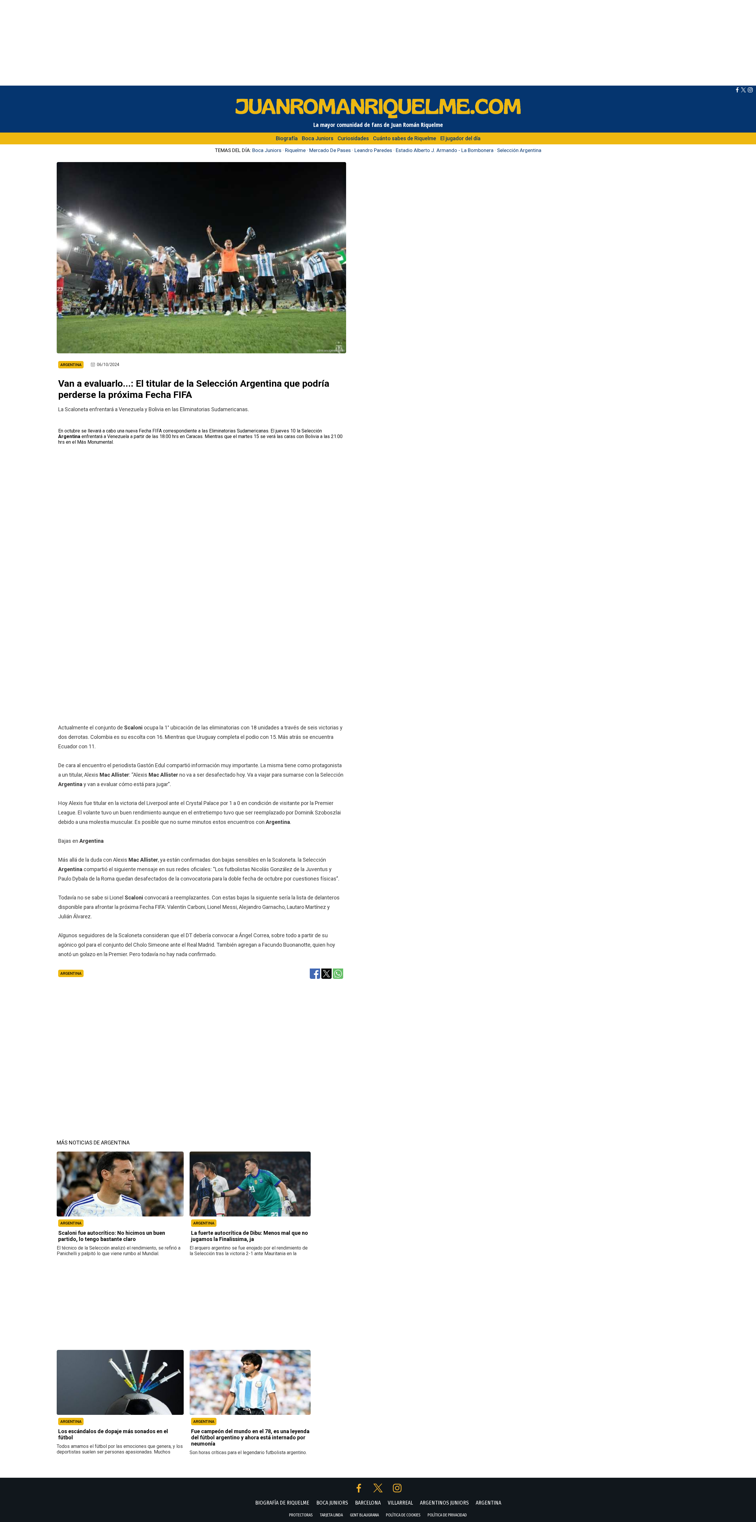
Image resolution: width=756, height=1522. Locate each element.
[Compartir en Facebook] (315, 973)
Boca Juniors (317, 138)
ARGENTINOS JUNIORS (444, 1503)
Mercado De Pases (330, 150)
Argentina (71, 973)
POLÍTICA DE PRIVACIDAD (447, 1515)
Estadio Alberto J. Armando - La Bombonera (444, 150)
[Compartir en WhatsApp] (338, 973)
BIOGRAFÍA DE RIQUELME (282, 1503)
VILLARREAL (400, 1503)
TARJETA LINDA (331, 1515)
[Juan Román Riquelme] (378, 117)
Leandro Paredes (373, 150)
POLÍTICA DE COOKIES (403, 1515)
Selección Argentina (519, 150)
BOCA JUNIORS (332, 1503)
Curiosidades (353, 138)
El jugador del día (460, 138)
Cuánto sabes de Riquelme (404, 138)
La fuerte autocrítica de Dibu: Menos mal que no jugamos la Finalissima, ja (249, 1236)
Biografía (287, 138)
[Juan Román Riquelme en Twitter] (743, 90)
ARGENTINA (71, 1223)
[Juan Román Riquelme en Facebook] (737, 90)
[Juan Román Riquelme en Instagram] (750, 90)
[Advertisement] (378, 41)
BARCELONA (368, 1503)
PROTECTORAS (301, 1515)
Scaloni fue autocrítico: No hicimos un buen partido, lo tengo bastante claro (111, 1236)
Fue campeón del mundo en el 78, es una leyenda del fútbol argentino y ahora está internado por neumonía (250, 1437)
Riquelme (295, 150)
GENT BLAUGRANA (364, 1515)
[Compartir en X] (326, 973)
